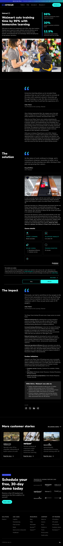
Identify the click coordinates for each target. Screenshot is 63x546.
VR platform (55, 519)
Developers (55, 530)
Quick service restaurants (19, 530)
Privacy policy (44, 532)
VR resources (55, 524)
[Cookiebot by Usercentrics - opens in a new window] (52, 263)
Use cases (33, 5)
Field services (16, 524)
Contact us (44, 527)
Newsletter (33, 524)
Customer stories (56, 527)
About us (43, 519)
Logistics (15, 519)
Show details (53, 277)
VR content (55, 522)
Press (42, 524)
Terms (42, 530)
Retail (14, 527)
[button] (34, 4)
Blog (31, 519)
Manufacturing (16, 522)
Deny (31, 281)
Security (32, 527)
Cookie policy (44, 535)
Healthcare (16, 532)
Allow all (49, 281)
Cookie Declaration (28, 271)
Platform (23, 5)
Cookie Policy (55, 272)
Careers (43, 522)
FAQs (28, 5)
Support (32, 530)
